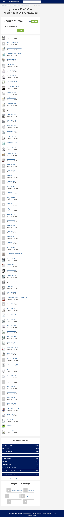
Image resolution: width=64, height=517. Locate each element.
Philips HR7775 (11, 247)
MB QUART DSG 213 (7, 445)
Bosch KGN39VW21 (7, 452)
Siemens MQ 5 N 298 (7, 464)
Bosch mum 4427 (11, 370)
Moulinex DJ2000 (11, 59)
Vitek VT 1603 (10, 419)
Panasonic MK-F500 (12, 358)
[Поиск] (39, 1)
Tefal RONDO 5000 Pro (13, 408)
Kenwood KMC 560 (12, 281)
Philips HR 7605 (11, 164)
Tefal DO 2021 (10, 64)
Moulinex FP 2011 (11, 98)
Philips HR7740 (11, 192)
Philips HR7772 (11, 236)
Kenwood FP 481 (11, 125)
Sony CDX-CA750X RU (8, 455)
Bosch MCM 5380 (11, 336)
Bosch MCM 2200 (11, 331)
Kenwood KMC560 (11, 292)
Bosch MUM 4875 (11, 386)
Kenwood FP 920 (11, 148)
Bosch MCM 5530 (11, 353)
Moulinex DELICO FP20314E (14, 53)
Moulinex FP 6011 (11, 131)
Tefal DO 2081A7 (11, 75)
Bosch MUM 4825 (11, 381)
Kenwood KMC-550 (12, 286)
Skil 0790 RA (5, 448)
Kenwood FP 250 (11, 114)
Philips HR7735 (11, 186)
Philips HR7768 (11, 225)
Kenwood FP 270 (11, 120)
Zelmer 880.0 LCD (11, 37)
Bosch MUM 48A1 (11, 392)
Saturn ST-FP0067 (11, 414)
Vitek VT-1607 (10, 431)
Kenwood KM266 (11, 275)
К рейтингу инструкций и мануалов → (11, 478)
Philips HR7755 (11, 203)
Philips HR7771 (11, 231)
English (34, 515)
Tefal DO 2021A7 (11, 70)
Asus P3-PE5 (5, 461)
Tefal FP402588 (11, 159)
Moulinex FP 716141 (12, 142)
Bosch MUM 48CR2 (12, 397)
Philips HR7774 (11, 242)
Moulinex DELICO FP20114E (14, 48)
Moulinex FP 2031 (11, 103)
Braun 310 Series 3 (7, 458)
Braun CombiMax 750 (12, 42)
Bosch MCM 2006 (11, 309)
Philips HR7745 (11, 198)
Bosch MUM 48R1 (11, 403)
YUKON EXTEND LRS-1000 (9, 467)
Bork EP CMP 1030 (12, 81)
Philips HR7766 (11, 220)
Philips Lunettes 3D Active (9, 474)
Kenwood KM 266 (11, 259)
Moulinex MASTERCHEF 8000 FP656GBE (17, 297)
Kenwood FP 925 (11, 153)
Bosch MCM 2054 (11, 320)
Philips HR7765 (11, 214)
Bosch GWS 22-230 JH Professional (11, 471)
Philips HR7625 (11, 175)
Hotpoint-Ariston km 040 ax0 (14, 253)
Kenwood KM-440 (11, 270)
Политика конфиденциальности (15, 513)
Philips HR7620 (11, 170)
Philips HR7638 (11, 181)
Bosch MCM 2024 (11, 314)
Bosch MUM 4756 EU (12, 375)
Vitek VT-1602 (10, 425)
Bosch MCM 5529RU (12, 347)
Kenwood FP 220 (11, 109)
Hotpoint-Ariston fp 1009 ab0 (14, 87)
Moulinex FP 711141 (12, 137)
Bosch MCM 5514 (11, 342)
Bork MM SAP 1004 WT (13, 364)
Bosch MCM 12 (11, 303)
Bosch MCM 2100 (11, 325)
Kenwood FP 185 (11, 92)
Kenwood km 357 (11, 264)
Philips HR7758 (11, 209)
